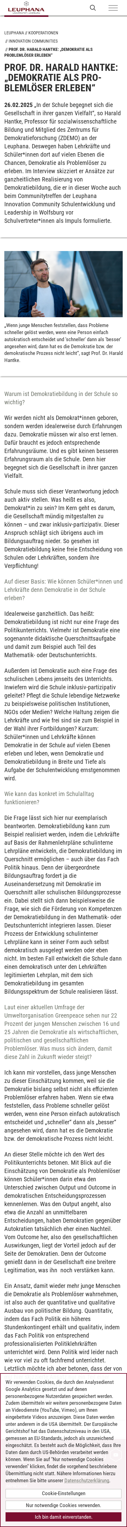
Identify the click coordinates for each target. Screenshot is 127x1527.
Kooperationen (43, 32)
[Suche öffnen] (93, 7)
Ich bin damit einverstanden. (63, 1517)
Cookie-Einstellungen (63, 1493)
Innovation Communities (33, 41)
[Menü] (113, 8)
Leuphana (14, 32)
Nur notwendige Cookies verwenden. (63, 1505)
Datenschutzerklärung (86, 1480)
